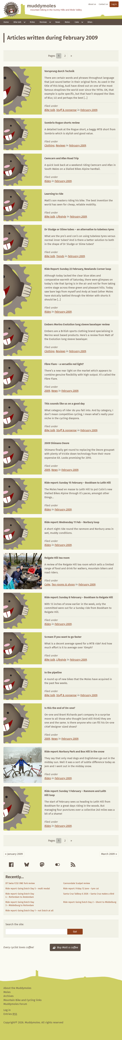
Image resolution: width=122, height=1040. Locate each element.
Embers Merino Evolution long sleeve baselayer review (77, 324)
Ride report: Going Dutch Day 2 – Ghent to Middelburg (89, 902)
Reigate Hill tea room (57, 557)
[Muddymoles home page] (11, 9)
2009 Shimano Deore (56, 443)
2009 (47, 390)
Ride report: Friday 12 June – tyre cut (81, 888)
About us (92, 4)
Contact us (103, 4)
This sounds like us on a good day (64, 403)
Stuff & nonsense (66, 110)
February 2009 (88, 110)
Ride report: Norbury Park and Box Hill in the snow (74, 751)
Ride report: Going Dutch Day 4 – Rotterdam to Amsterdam (19, 895)
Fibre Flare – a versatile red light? (64, 364)
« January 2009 (14, 854)
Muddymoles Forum (15, 1004)
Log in (114, 4)
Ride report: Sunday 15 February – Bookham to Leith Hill (77, 482)
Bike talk (17, 22)
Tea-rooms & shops (63, 584)
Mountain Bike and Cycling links (22, 1000)
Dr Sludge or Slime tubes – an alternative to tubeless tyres (79, 229)
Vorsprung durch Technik (59, 71)
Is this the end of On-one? (59, 708)
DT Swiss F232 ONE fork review (20, 883)
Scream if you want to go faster (62, 636)
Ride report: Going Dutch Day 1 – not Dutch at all (29, 910)
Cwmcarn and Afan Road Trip (61, 158)
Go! (75, 931)
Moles (67, 22)
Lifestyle (61, 216)
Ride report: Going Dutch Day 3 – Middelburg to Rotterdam (19, 904)
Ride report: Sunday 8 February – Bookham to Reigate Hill (78, 597)
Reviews (43, 22)
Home (6, 22)
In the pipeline (53, 672)
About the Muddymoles (17, 988)
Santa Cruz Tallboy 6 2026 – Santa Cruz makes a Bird (88, 893)
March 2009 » (109, 854)
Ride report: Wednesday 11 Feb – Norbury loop (71, 522)
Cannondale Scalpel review (76, 883)
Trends (60, 256)
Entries (10, 1014)
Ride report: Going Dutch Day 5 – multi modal (27, 888)
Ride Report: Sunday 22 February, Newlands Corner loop (77, 269)
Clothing (49, 145)
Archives (8, 996)
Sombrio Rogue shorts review (62, 122)
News (57, 22)
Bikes (90, 22)
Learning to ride (53, 193)
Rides (32, 22)
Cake (77, 22)
